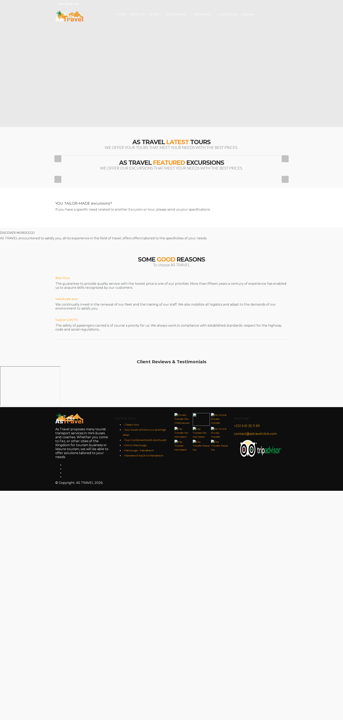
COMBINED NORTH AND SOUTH (218, 537)
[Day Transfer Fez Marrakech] (87, 251)
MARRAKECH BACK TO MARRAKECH (242, 425)
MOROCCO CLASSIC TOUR (87, 537)
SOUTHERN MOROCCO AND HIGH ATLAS (152, 543)
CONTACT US (228, 14)
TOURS (154, 14)
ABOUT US (137, 14)
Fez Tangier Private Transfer (149, 218)
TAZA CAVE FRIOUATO (86, 351)
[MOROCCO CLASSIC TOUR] (87, 503)
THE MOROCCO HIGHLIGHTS (87, 694)
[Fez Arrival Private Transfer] (212, 185)
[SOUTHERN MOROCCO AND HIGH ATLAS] (152, 507)
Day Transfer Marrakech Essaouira (149, 284)
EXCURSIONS (176, 14)
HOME (121, 14)
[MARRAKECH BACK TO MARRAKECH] (242, 391)
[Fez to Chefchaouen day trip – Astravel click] (91, 394)
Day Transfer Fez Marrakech (87, 284)
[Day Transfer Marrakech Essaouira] (149, 251)
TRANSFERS (202, 14)
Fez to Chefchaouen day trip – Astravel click (91, 432)
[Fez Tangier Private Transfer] (149, 185)
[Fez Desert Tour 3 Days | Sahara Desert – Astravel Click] (231, 582)
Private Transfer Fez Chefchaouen (86, 218)
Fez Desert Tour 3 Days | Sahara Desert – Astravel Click (231, 628)
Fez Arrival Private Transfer (212, 218)
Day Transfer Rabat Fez (212, 284)
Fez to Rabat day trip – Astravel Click (149, 351)
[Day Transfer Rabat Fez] (212, 251)
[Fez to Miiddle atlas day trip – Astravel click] (215, 321)
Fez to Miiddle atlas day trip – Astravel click (215, 357)
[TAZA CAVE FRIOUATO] (87, 317)
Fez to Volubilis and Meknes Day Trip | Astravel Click (168, 444)
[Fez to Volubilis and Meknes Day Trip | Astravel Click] (168, 400)
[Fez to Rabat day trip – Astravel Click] (149, 317)
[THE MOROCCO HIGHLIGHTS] (87, 661)
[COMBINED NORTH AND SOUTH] (218, 503)
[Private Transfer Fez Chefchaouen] (87, 185)
